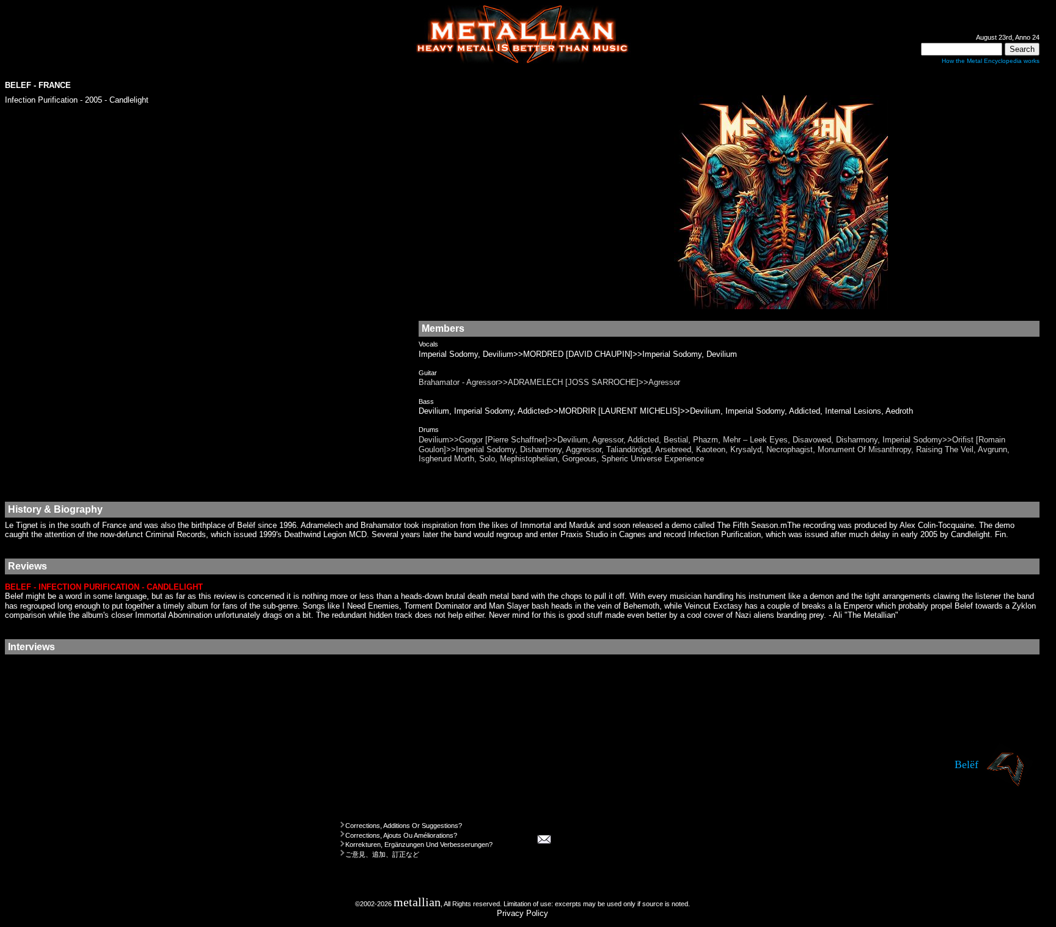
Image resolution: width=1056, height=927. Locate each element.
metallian (417, 902)
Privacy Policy (522, 913)
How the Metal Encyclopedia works (991, 60)
